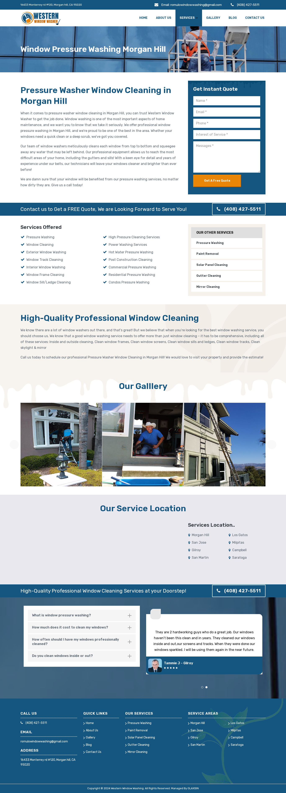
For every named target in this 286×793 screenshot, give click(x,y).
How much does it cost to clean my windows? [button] (70, 627)
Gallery (213, 18)
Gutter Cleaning (208, 276)
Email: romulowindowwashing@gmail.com (191, 5)
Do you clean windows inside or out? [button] (62, 656)
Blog (233, 18)
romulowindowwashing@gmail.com (44, 741)
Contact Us (254, 18)
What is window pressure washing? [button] (61, 615)
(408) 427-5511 (248, 5)
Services (187, 18)
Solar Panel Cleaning (212, 265)
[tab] (82, 615)
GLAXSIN (193, 788)
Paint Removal (207, 254)
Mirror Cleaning (208, 287)
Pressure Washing (210, 243)
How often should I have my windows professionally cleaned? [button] (75, 641)
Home (143, 18)
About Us (163, 18)
